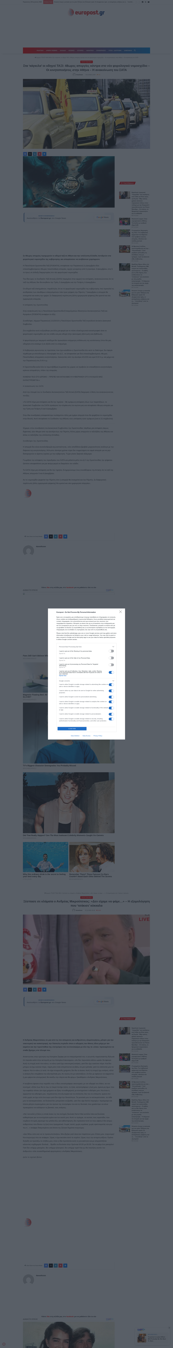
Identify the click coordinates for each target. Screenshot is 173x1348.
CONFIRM (72, 728)
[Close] (121, 612)
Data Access (86, 736)
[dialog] (86, 674)
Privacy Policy (98, 736)
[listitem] (86, 647)
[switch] (111, 651)
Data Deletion (75, 736)
